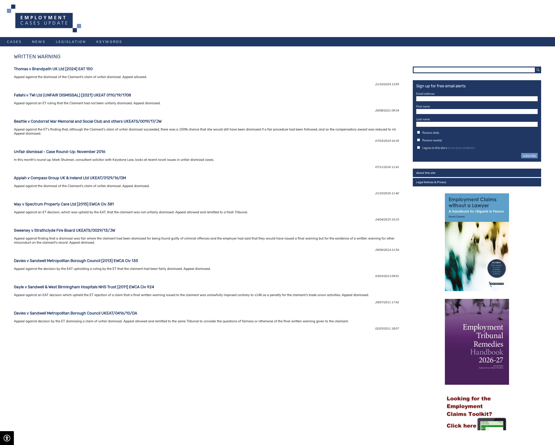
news (39, 42)
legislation (71, 42)
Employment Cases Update (277, 18)
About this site (425, 172)
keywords (109, 42)
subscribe (529, 155)
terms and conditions (461, 148)
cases (14, 42)
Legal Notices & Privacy (431, 182)
